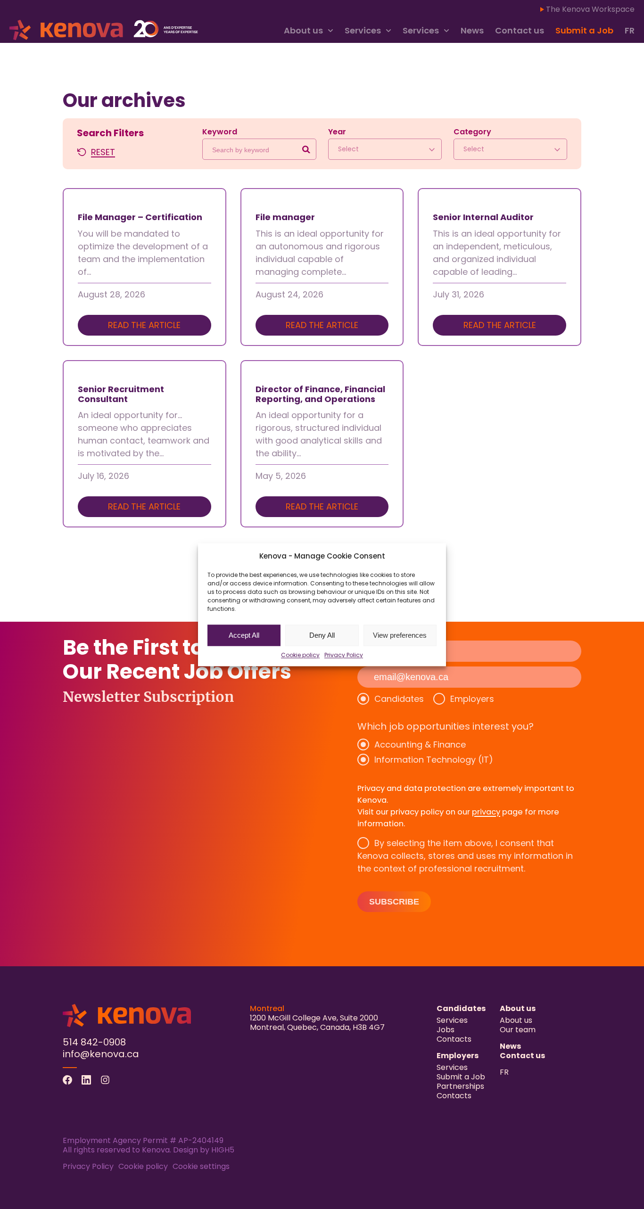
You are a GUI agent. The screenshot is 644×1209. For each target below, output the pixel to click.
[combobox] (385, 149)
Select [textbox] (348, 149)
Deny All (322, 635)
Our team (518, 1029)
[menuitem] (630, 31)
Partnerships (460, 1086)
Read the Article (144, 325)
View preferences (400, 635)
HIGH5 (222, 1149)
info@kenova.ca (101, 1054)
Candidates (399, 699)
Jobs (445, 1029)
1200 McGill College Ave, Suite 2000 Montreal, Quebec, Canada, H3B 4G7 (317, 1022)
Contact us (519, 30)
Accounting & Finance (420, 744)
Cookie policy (300, 654)
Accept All (244, 635)
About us (303, 30)
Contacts (454, 1039)
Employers (472, 699)
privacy (486, 811)
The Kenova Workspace (590, 9)
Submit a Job (584, 30)
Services (363, 30)
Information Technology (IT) (433, 759)
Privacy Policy (343, 654)
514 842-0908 (94, 1042)
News (472, 30)
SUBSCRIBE (394, 901)
